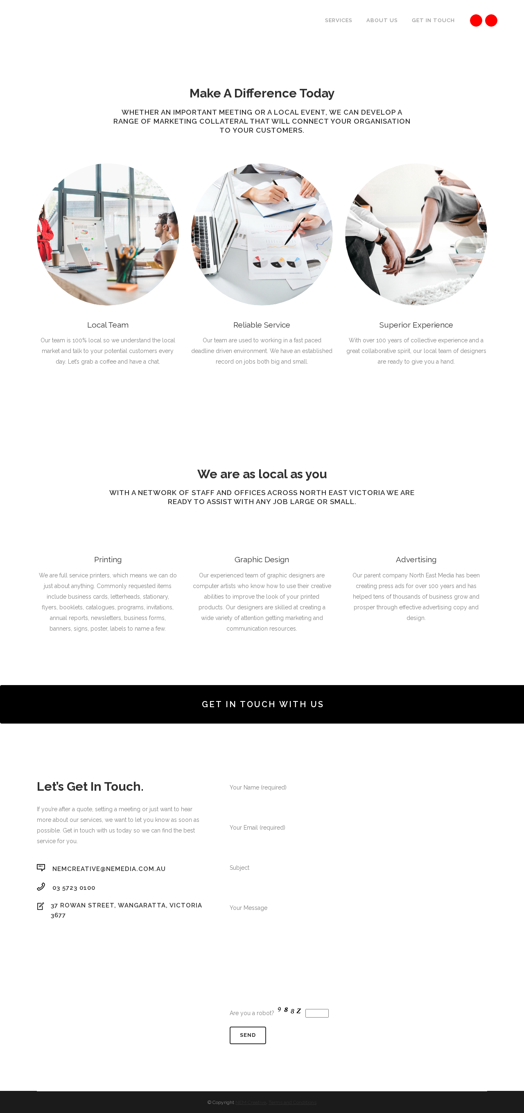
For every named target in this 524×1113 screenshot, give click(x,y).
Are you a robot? (253, 1013)
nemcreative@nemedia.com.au (109, 869)
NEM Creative (250, 1102)
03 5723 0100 (73, 887)
